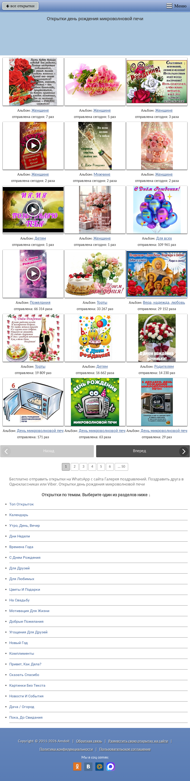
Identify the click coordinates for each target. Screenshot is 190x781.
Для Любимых (21, 579)
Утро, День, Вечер (24, 525)
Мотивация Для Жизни (29, 611)
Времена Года (21, 547)
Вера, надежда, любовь (164, 303)
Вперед (139, 451)
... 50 (121, 467)
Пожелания (40, 303)
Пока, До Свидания (26, 717)
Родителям (164, 367)
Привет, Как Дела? (25, 664)
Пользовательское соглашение (125, 749)
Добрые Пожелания (26, 621)
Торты (102, 303)
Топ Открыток (21, 504)
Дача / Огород (21, 707)
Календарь (18, 515)
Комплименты (21, 653)
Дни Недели (19, 536)
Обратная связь (89, 741)
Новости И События (26, 696)
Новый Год (18, 643)
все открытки (20, 5)
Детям (40, 239)
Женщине (40, 111)
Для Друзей (19, 568)
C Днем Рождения (25, 557)
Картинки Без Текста (27, 685)
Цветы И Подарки (24, 589)
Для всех (164, 239)
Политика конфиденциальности (66, 749)
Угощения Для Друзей (28, 632)
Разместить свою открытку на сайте (138, 741)
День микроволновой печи (41, 431)
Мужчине (102, 175)
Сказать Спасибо (24, 675)
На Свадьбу (19, 600)
